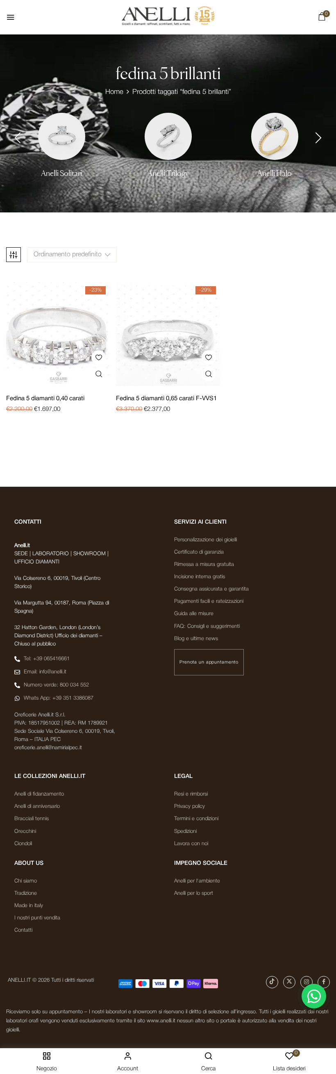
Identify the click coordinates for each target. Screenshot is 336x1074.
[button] (322, 18)
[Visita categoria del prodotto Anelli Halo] (274, 136)
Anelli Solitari (61, 173)
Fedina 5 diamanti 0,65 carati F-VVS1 (166, 398)
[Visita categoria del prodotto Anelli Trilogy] (168, 136)
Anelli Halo (274, 173)
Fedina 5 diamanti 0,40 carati (45, 398)
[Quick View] (98, 374)
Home (114, 92)
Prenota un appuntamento (208, 662)
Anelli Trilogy (168, 173)
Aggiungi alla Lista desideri (98, 357)
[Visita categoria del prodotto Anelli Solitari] (61, 136)
